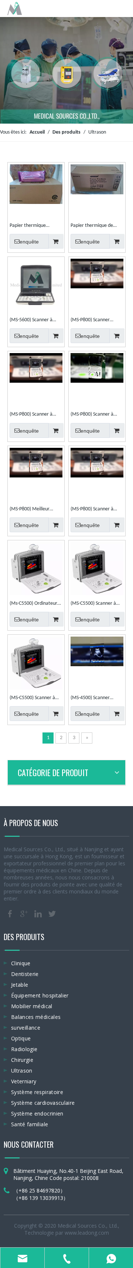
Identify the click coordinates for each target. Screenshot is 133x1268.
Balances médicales (36, 1016)
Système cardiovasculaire (43, 1102)
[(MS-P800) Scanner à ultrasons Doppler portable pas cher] (97, 368)
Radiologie (24, 1049)
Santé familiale (29, 1124)
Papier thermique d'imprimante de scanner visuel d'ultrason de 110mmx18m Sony (35, 226)
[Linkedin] (38, 914)
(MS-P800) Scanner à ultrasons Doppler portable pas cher (92, 415)
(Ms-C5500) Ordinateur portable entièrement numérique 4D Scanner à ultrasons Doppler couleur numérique (35, 604)
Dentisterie (25, 973)
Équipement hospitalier (40, 995)
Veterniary (24, 1081)
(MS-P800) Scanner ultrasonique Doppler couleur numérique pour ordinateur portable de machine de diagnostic (95, 321)
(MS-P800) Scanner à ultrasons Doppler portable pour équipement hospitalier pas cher (34, 415)
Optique (21, 1038)
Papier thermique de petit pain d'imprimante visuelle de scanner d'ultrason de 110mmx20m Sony (95, 226)
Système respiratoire (37, 1092)
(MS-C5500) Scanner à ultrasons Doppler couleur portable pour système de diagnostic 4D (97, 604)
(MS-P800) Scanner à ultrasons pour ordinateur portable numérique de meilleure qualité (97, 510)
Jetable (19, 984)
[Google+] (24, 914)
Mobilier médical (31, 1006)
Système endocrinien (37, 1113)
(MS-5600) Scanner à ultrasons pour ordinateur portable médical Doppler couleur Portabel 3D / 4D (36, 321)
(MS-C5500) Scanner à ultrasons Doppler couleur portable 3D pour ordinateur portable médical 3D (36, 698)
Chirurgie (22, 1059)
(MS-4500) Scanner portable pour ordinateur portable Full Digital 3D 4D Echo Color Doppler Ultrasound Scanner (96, 698)
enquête (29, 242)
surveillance (25, 1027)
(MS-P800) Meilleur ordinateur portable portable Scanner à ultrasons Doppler (30, 510)
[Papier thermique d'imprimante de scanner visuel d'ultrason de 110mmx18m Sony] (36, 184)
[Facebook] (10, 914)
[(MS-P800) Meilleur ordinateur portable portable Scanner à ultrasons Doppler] (36, 462)
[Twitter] (52, 914)
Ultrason (22, 1070)
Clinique (21, 963)
